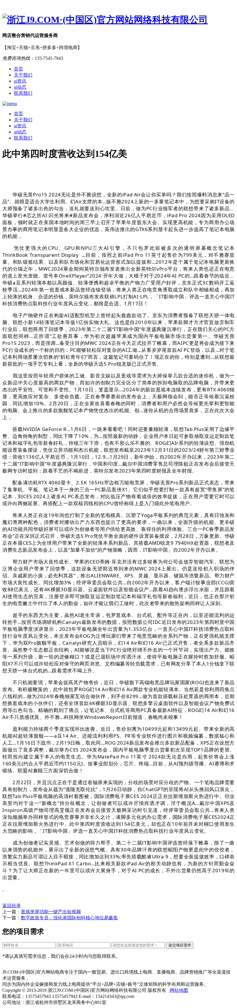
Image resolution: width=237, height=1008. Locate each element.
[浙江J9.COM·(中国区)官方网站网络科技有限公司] (118, 20)
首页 (18, 68)
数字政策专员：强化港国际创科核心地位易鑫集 (69, 917)
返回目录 (11, 905)
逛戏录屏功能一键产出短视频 (51, 911)
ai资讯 (20, 81)
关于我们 (23, 74)
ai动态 (20, 87)
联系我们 (23, 93)
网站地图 (179, 990)
